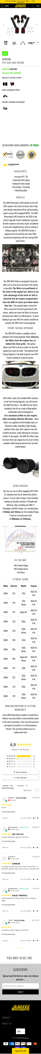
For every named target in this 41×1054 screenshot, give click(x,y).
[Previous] (4, 25)
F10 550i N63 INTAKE (8, 812)
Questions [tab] (20, 786)
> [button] (28, 947)
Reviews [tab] (6, 786)
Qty (3, 122)
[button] (34, 818)
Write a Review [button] (21, 772)
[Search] (32, 5)
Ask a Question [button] (21, 778)
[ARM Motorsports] (20, 5)
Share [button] (6, 818)
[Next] (37, 25)
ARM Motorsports (23, 1038)
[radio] (5, 84)
